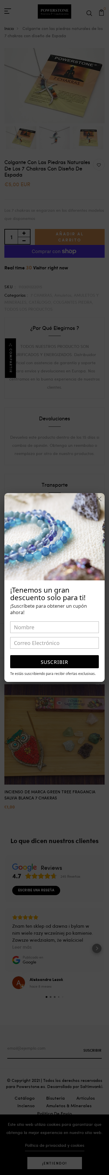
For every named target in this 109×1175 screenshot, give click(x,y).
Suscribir (54, 662)
